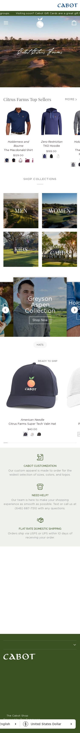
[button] (40, 644)
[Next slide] (74, 310)
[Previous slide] (5, 310)
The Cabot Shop (17, 715)
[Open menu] (9, 23)
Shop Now (40, 320)
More (69, 99)
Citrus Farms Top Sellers (27, 99)
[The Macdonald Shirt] (18, 121)
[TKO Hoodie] (52, 121)
